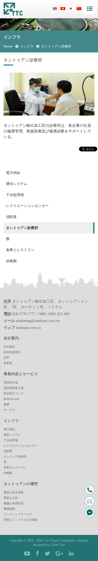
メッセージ (91, 512)
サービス (9, 409)
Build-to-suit (11, 399)
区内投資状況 (12, 352)
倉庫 (6, 404)
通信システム (16, 184)
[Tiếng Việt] (62, 8)
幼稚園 (11, 261)
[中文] (79, 8)
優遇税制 (9, 508)
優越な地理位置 (14, 503)
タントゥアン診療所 (22, 228)
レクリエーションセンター (27, 206)
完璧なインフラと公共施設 (21, 519)
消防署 (11, 217)
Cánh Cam (58, 545)
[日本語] (71, 8)
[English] (55, 8)
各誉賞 (8, 363)
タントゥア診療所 (15, 456)
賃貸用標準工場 (14, 388)
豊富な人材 (11, 498)
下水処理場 (15, 195)
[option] (49, 94)
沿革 (6, 357)
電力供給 (13, 173)
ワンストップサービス (18, 514)
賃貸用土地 (11, 382)
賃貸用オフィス (14, 393)
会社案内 (9, 346)
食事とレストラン (20, 250)
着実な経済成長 (14, 492)
